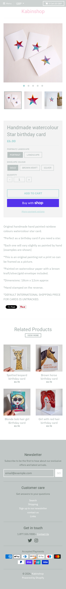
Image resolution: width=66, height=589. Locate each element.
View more (33, 335)
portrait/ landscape (18, 149)
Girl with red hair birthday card (49, 420)
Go (59, 473)
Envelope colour (16, 162)
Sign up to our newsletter (33, 508)
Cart (55, 3)
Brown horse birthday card (49, 377)
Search (33, 500)
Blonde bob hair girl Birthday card (17, 420)
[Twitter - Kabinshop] (30, 540)
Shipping (33, 504)
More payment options (33, 211)
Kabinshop (33, 11)
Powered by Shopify (33, 577)
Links (33, 516)
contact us (33, 512)
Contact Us (43, 534)
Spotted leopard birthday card (17, 377)
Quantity (12, 175)
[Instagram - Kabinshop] (36, 540)
